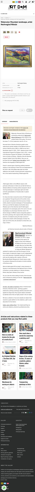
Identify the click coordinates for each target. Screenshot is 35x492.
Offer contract (20, 454)
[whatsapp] (27, 412)
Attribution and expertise (6, 454)
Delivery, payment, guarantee (7, 452)
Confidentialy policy (21, 450)
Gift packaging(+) (11, 100)
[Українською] (13, 3)
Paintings (3, 426)
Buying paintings (20, 448)
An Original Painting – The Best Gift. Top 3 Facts (8, 358)
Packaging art (18, 427)
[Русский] (16, 3)
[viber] (31, 412)
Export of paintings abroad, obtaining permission (21, 425)
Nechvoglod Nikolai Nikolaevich (23, 234)
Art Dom (6, 342)
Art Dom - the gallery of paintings (11, 286)
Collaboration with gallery (6, 458)
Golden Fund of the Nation (19, 160)
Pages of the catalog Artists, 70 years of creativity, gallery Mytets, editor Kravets (26, 361)
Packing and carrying (5, 440)
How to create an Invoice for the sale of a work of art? (8, 337)
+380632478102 (4, 403)
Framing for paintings (20, 431)
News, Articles (4, 450)
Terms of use (19, 452)
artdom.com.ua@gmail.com (6, 409)
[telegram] (29, 412)
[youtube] (25, 412)
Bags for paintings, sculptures (7, 456)
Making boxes (18, 429)
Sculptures (3, 430)
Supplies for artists (4, 438)
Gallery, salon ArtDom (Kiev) (10, 305)
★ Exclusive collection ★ (6, 424)
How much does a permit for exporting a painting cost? (26, 335)
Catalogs (2, 434)
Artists (2, 448)
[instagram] (23, 412)
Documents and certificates (6, 436)
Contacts (19, 456)
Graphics (7, 17)
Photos (2, 432)
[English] (19, 3)
